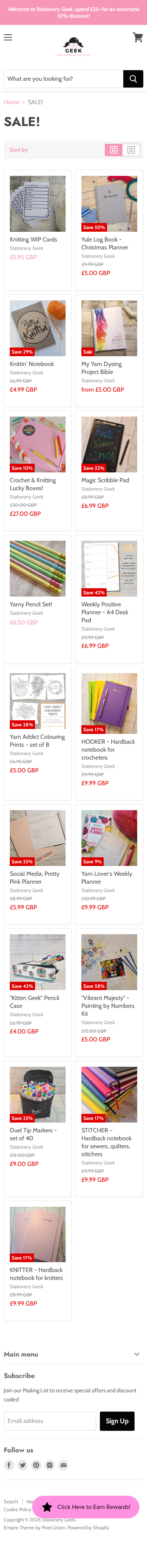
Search (11, 1501)
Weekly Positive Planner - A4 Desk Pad (104, 612)
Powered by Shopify (88, 1527)
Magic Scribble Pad (105, 480)
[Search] (133, 79)
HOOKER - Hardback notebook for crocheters (108, 749)
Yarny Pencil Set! (31, 604)
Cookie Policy (18, 1509)
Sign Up (117, 1421)
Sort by (19, 150)
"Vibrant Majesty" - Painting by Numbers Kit (108, 1005)
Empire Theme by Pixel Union (34, 1527)
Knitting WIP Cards (33, 239)
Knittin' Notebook (32, 364)
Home (12, 102)
